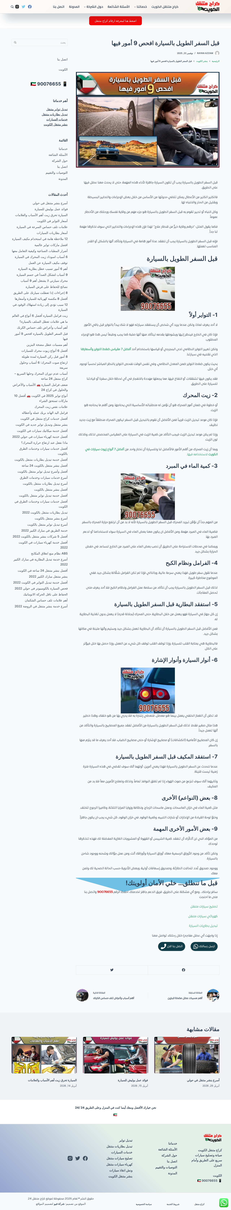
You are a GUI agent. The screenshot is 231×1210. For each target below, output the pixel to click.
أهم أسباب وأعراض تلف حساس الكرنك (42, 327)
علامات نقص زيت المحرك (51, 407)
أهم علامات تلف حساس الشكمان (46, 600)
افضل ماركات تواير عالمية (51, 245)
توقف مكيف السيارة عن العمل (48, 263)
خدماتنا (142, 7)
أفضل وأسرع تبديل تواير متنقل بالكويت (43, 471)
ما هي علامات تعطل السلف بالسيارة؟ (43, 321)
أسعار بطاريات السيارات (52, 233)
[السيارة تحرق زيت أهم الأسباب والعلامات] (44, 1055)
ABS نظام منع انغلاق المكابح (49, 553)
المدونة (74, 7)
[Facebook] (30, 6)
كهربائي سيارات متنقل (203, 916)
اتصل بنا (58, 7)
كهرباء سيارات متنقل (119, 1164)
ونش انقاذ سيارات (120, 1170)
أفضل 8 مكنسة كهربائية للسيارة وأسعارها (41, 299)
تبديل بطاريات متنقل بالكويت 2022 (45, 512)
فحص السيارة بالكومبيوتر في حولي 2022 (41, 588)
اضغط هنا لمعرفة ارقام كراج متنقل (115, 21)
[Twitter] (23, 6)
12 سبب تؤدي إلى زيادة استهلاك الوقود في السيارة (40, 307)
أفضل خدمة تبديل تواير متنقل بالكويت (43, 495)
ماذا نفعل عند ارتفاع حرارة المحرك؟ (44, 442)
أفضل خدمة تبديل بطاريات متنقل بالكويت (41, 459)
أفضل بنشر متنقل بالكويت (51, 489)
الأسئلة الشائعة (119, 7)
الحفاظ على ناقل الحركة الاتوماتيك (45, 594)
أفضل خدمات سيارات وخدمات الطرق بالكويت (43, 451)
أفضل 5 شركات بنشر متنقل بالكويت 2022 (40, 536)
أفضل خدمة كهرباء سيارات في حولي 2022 (40, 437)
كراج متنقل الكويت (164, 7)
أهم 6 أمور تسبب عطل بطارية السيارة (43, 269)
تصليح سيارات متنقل (204, 907)
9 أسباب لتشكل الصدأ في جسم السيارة (42, 275)
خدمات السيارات (57, 119)
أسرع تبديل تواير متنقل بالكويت (47, 524)
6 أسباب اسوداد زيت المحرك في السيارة (41, 257)
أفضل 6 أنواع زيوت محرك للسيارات (44, 350)
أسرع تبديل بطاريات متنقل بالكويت (45, 483)
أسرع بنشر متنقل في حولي (50, 203)
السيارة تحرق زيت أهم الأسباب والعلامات (41, 215)
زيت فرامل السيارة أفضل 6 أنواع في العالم (40, 315)
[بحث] (12, 6)
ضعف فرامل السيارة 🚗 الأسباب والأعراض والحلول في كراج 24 (40, 387)
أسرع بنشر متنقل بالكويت (51, 518)
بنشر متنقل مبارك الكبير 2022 (48, 576)
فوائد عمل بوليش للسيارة (51, 209)
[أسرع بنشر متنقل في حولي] (186, 1055)
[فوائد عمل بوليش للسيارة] (115, 1055)
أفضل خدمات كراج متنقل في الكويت (44, 418)
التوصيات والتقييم (57, 172)
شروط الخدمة (173, 1204)
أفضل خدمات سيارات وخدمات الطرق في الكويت (41, 504)
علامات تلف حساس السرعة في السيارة (42, 227)
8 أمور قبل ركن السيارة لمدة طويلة (45, 356)
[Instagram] (17, 6)
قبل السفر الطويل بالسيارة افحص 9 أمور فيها (41, 336)
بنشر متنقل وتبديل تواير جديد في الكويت (42, 424)
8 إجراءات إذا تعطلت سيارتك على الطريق (40, 293)
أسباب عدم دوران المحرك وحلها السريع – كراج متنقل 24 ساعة (41, 376)
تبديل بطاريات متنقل (55, 114)
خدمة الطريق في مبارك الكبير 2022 (44, 530)
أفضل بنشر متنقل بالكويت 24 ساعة (45, 465)
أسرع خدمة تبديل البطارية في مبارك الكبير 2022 (41, 562)
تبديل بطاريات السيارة (203, 926)
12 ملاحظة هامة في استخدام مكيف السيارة (40, 239)
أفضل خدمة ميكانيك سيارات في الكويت (42, 431)
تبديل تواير (125, 1140)
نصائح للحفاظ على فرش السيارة (47, 287)
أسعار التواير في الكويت (52, 221)
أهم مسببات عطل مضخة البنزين (47, 345)
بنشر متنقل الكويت (56, 124)
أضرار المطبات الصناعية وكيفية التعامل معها (40, 251)
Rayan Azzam (205, 53)
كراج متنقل (199, 1204)
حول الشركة (94, 7)
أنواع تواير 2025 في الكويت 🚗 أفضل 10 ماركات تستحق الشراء (41, 398)
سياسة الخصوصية (144, 1204)
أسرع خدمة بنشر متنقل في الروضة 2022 (41, 606)
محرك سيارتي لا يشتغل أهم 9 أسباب (44, 280)
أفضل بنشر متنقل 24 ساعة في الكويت (43, 570)
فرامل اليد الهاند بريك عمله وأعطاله (45, 413)
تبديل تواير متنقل (57, 109)
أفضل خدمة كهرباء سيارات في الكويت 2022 (43, 545)
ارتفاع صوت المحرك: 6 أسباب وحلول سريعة (43, 365)
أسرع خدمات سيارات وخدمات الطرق (44, 477)
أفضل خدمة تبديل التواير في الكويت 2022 (40, 582)
